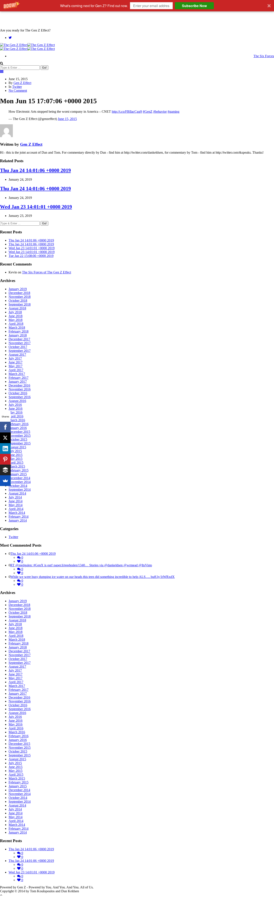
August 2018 (17, 308)
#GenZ (147, 111)
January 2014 (18, 520)
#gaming (173, 111)
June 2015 (15, 455)
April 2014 (16, 509)
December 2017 (19, 339)
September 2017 (20, 350)
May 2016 (15, 412)
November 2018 (20, 296)
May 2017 (15, 366)
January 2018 (18, 335)
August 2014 (17, 493)
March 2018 (17, 327)
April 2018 (16, 324)
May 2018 (15, 320)
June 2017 (15, 362)
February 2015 (18, 470)
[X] (5, 437)
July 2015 (15, 451)
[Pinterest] (5, 459)
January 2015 (18, 474)
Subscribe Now (194, 5)
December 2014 (19, 478)
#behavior (160, 111)
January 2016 (18, 428)
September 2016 (20, 397)
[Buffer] (5, 470)
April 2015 (16, 462)
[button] (137, 5)
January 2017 (18, 381)
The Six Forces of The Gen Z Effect (46, 272)
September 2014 (20, 489)
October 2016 (18, 393)
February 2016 (18, 424)
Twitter (17, 86)
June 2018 (15, 316)
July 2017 (15, 358)
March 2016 (17, 420)
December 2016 (19, 385)
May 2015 (15, 458)
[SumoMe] (5, 480)
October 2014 (18, 486)
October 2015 (18, 439)
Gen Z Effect (22, 83)
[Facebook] (5, 427)
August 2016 (17, 401)
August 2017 (17, 354)
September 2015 (20, 443)
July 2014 (15, 497)
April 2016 (16, 416)
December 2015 (19, 432)
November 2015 (20, 435)
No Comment (18, 90)
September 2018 (20, 304)
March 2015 (17, 466)
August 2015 (17, 447)
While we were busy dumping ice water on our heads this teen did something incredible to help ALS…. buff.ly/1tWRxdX (92, 577)
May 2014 (15, 505)
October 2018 (18, 300)
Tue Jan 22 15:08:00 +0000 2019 (31, 256)
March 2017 (17, 374)
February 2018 (18, 331)
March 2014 (17, 512)
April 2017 (16, 370)
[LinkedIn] (5, 448)
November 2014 (20, 482)
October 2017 (18, 347)
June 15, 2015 (67, 119)
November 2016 (20, 389)
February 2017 (18, 378)
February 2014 (18, 516)
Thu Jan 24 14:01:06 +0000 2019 (35, 170)
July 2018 (15, 312)
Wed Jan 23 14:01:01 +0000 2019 (36, 207)
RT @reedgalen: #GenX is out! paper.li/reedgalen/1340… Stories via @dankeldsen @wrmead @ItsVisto (81, 565)
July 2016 (15, 404)
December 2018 (19, 293)
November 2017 (20, 343)
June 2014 (15, 501)
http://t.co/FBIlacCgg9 (127, 111)
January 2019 (18, 289)
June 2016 (15, 408)
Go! (44, 67)
